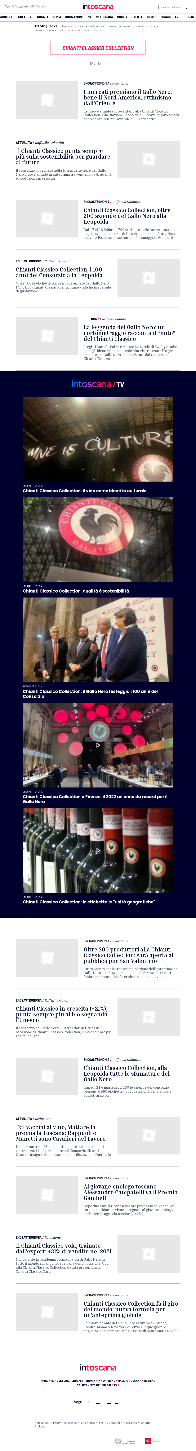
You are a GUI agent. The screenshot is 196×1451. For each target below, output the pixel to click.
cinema (111, 26)
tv (177, 17)
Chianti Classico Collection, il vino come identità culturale (84, 491)
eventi (40, 30)
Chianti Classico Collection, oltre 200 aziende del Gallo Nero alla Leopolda (127, 216)
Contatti (145, 1422)
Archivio (39, 1426)
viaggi (166, 17)
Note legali (41, 1422)
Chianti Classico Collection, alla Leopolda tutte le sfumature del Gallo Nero (127, 1073)
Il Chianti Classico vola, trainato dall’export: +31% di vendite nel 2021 (64, 1248)
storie (152, 17)
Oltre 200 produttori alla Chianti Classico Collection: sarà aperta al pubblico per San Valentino (128, 955)
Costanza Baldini (113, 319)
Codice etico (87, 1422)
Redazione (120, 83)
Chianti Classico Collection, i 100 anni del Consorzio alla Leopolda (59, 272)
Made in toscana (100, 17)
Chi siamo (130, 1422)
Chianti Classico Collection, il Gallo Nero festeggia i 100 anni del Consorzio (90, 694)
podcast (189, 17)
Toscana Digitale (72, 26)
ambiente (7, 17)
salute (137, 17)
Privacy (56, 1422)
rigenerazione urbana (59, 30)
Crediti (101, 1422)
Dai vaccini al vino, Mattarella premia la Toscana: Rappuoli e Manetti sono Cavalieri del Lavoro (61, 1133)
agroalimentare (95, 26)
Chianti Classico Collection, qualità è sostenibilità (76, 591)
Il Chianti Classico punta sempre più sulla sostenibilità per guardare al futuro (63, 156)
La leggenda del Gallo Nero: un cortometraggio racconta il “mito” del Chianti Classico (130, 333)
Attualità (24, 142)
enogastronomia (48, 17)
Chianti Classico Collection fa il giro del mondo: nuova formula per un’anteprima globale (131, 1309)
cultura (24, 17)
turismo (97, 30)
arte (86, 30)
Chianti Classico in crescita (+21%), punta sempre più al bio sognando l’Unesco (61, 1014)
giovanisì (124, 26)
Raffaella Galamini (49, 142)
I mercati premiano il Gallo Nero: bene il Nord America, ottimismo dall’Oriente (128, 97)
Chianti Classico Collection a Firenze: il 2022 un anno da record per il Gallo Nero (95, 799)
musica (122, 17)
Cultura (90, 319)
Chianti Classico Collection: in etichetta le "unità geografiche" (89, 902)
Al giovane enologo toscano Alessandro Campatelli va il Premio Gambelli (130, 1192)
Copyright (115, 1422)
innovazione (74, 17)
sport (78, 30)
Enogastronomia (96, 83)
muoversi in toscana (145, 26)
